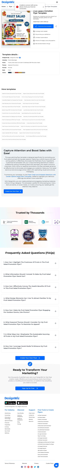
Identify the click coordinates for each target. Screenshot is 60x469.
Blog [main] (18, 422)
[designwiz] (22, 467)
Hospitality (7, 424)
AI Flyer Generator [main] (42, 415)
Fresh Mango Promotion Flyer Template (31, 103)
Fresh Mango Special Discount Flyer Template (11, 106)
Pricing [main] (19, 424)
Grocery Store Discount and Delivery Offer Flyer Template (13, 123)
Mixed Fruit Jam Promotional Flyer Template (11, 113)
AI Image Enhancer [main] (42, 446)
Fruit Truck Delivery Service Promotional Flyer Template (13, 136)
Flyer (10, 6)
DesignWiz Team (14, 57)
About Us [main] (31, 421)
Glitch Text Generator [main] (43, 456)
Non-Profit (7, 431)
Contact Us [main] (31, 415)
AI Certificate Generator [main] (43, 427)
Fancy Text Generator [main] (43, 454)
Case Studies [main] (20, 413)
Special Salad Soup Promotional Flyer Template (31, 113)
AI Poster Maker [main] (41, 417)
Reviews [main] (31, 419)
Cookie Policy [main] (49, 463)
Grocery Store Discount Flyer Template (34, 123)
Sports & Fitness (8, 420)
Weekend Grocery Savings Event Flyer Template (11, 93)
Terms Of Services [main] (10, 463)
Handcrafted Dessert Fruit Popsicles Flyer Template (12, 100)
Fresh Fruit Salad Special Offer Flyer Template (11, 119)
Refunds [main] (24, 463)
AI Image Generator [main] (42, 438)
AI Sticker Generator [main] (42, 440)
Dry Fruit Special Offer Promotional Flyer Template (36, 136)
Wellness (7, 433)
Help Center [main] (32, 413)
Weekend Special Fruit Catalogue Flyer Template (12, 116)
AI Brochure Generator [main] (43, 421)
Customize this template (44, 26)
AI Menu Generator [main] (42, 419)
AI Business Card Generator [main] (44, 425)
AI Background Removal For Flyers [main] (46, 442)
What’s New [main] (32, 417)
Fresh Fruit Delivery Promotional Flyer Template (11, 129)
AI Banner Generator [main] (43, 423)
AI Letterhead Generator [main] (43, 429)
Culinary (7, 426)
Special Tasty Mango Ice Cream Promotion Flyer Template (33, 106)
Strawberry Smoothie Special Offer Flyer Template (33, 116)
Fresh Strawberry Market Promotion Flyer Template (34, 100)
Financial (7, 422)
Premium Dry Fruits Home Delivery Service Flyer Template (14, 139)
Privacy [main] (36, 463)
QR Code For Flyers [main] (42, 450)
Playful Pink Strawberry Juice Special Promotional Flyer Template (34, 126)
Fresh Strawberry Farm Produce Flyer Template (11, 103)
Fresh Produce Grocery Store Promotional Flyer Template (33, 119)
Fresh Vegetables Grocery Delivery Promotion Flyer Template (35, 129)
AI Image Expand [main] (42, 448)
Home (4, 6)
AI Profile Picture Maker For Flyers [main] (46, 444)
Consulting (7, 415)
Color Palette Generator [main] (43, 452)
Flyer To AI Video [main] (42, 436)
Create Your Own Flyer (12, 191)
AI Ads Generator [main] (42, 431)
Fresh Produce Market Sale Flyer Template (10, 126)
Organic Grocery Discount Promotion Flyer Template (33, 93)
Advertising (7, 413)
